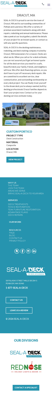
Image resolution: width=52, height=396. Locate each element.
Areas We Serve (16, 190)
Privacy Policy (17, 240)
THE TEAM (13, 185)
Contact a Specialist (26, 387)
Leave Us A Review (19, 310)
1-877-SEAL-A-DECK (17, 287)
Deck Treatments (18, 204)
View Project (15, 159)
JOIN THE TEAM (16, 188)
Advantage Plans (18, 212)
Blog (12, 235)
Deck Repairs (15, 215)
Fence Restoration (19, 207)
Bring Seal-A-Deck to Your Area (26, 193)
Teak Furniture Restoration (24, 209)
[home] (13, 4)
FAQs (12, 232)
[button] (49, 4)
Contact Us (15, 238)
